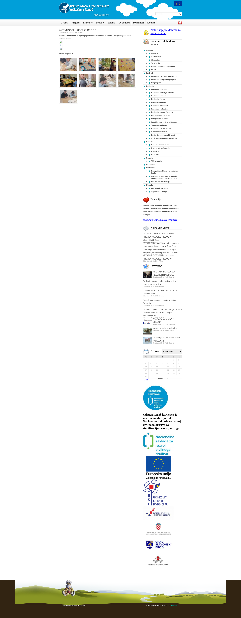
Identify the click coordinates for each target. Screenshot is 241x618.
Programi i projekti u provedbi (163, 76)
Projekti (76, 22)
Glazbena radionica (159, 132)
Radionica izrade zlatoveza (162, 112)
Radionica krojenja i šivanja (162, 93)
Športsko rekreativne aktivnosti (164, 122)
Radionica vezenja (158, 96)
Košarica (155, 151)
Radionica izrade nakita (161, 128)
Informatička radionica (160, 115)
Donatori (155, 155)
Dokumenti (124, 22)
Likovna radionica (158, 102)
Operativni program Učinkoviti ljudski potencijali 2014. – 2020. (164, 177)
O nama (64, 22)
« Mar (145, 380)
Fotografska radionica (160, 119)
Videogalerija (156, 161)
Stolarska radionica (159, 125)
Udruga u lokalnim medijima (163, 66)
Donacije (100, 22)
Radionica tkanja (158, 99)
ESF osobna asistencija (160, 182)
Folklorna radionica (159, 89)
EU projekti (156, 83)
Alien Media (174, 605)
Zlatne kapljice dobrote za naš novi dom (165, 31)
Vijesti (153, 70)
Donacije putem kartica (160, 145)
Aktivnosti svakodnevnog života (164, 138)
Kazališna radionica (159, 109)
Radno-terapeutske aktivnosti (163, 135)
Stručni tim (155, 63)
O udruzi (154, 53)
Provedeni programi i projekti (163, 79)
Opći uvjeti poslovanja (160, 148)
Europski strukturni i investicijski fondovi (164, 172)
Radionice (88, 22)
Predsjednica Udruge (159, 188)
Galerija (111, 22)
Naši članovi (156, 57)
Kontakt (151, 22)
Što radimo (155, 60)
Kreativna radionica (159, 106)
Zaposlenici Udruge (159, 191)
